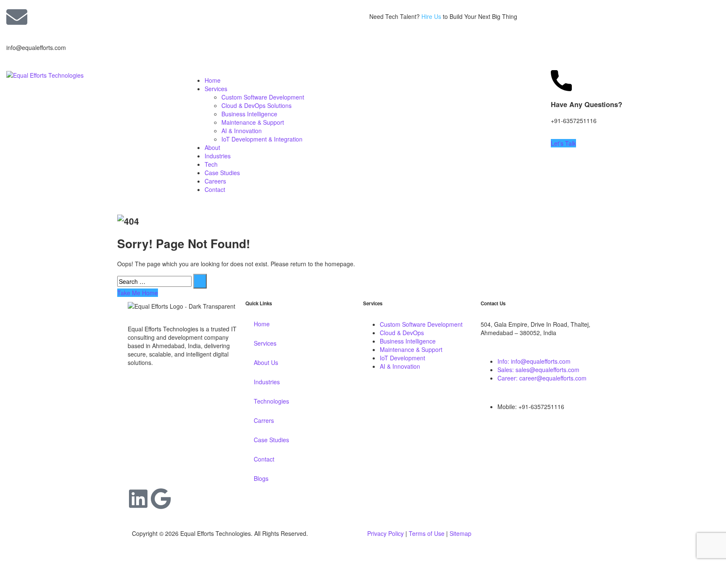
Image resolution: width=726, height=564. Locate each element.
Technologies (271, 401)
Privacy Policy (385, 533)
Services (216, 88)
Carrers (264, 420)
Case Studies (222, 172)
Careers (215, 181)
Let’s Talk (563, 143)
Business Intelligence (249, 114)
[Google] (160, 498)
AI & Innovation (241, 130)
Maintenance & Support (252, 122)
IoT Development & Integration (261, 139)
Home (213, 80)
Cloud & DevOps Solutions (256, 105)
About (212, 147)
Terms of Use (427, 533)
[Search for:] (154, 281)
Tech (211, 164)
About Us (266, 362)
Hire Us (431, 16)
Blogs (261, 478)
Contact (215, 189)
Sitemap (460, 533)
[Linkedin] (138, 498)
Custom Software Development (262, 97)
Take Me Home (137, 293)
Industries (218, 156)
